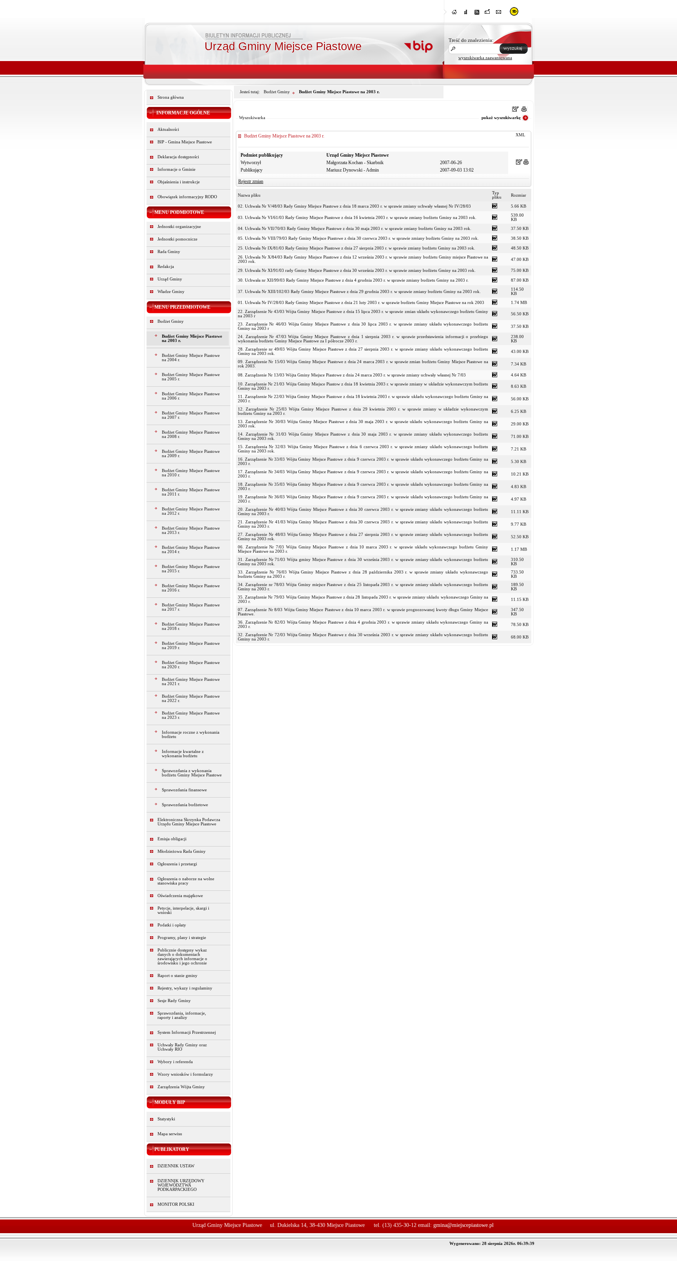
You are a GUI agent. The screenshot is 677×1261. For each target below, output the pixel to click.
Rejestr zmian (250, 181)
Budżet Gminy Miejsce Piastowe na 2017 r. (191, 607)
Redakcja (165, 266)
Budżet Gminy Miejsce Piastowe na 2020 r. (191, 664)
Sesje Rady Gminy (174, 1001)
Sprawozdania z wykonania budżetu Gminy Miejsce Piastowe (192, 773)
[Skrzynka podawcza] (487, 14)
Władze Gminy (171, 291)
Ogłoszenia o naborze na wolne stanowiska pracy (185, 881)
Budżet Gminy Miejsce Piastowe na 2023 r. (191, 715)
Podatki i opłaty (171, 925)
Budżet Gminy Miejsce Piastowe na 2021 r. (191, 681)
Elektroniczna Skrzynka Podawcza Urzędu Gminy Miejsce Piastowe (188, 822)
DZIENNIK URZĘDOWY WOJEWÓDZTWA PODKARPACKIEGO (181, 1185)
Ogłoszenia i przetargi (177, 864)
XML (520, 135)
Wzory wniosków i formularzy (185, 1074)
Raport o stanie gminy (177, 975)
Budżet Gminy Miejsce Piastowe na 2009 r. (191, 453)
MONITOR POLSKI (175, 1204)
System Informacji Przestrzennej (186, 1032)
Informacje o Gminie (176, 169)
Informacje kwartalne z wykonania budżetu (183, 753)
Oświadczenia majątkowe (180, 896)
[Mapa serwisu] (465, 14)
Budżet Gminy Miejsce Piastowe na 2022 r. (191, 698)
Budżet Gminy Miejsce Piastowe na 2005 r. (191, 377)
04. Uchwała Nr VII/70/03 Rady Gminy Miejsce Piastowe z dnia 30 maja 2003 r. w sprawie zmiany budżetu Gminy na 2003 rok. (354, 228)
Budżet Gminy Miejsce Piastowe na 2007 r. (191, 415)
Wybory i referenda (175, 1062)
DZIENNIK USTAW (175, 1166)
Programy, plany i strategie (181, 937)
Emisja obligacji (171, 839)
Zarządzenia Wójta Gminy (181, 1087)
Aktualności (168, 129)
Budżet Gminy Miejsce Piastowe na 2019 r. (191, 645)
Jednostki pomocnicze (177, 239)
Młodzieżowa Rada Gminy (181, 851)
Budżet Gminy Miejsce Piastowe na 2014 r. (191, 549)
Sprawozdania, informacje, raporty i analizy (181, 1015)
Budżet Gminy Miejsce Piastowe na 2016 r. (191, 588)
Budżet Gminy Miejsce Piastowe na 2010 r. (191, 473)
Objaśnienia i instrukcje (178, 182)
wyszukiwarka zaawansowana (485, 57)
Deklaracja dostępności (178, 157)
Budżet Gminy (170, 321)
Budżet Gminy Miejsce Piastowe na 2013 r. (191, 530)
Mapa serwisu (169, 1134)
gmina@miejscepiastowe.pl (463, 1225)
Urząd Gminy (169, 279)
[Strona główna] (454, 14)
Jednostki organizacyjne (179, 226)
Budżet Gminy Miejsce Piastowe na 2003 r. (192, 338)
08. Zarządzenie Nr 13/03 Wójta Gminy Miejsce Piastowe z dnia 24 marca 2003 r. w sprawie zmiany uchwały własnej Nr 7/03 (352, 375)
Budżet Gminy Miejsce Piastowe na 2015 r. (191, 568)
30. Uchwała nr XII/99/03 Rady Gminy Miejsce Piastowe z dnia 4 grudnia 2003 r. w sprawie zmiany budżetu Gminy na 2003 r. (353, 280)
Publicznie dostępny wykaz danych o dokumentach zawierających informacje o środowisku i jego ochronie (182, 956)
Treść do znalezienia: (471, 40)
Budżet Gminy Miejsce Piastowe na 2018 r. (191, 626)
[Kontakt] (498, 14)
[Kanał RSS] (476, 14)
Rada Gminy (168, 252)
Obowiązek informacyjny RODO (187, 197)
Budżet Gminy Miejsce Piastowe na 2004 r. (191, 357)
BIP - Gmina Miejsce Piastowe (184, 142)
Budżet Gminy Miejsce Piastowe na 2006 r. (191, 396)
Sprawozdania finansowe (184, 790)
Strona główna (170, 97)
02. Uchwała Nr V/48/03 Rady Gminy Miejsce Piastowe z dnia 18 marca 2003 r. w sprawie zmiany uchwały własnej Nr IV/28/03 (354, 206)
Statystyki (166, 1119)
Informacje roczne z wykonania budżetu (190, 734)
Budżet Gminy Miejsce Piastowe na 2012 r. (191, 511)
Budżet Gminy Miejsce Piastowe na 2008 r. (191, 434)
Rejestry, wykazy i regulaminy (184, 988)
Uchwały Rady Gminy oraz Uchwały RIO (182, 1047)
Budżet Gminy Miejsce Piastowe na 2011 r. (191, 492)
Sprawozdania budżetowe (185, 805)
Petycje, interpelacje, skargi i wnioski (183, 910)
